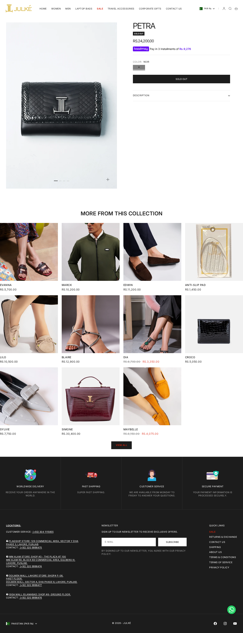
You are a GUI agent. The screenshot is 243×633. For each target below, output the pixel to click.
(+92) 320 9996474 (30, 566)
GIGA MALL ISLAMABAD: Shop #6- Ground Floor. (40, 594)
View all (121, 445)
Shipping (215, 547)
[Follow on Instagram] (225, 623)
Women (56, 8)
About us (215, 552)
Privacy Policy (219, 567)
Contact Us (174, 8)
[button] (231, 609)
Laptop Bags (83, 8)
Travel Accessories (121, 8)
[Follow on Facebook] (215, 623)
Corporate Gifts (150, 8)
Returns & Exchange (223, 536)
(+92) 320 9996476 (30, 597)
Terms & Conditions (222, 557)
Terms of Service (220, 562)
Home (43, 8)
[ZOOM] (108, 179)
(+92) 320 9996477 (30, 585)
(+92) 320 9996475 (30, 547)
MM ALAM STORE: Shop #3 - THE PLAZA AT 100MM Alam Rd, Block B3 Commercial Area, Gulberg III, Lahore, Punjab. (40, 560)
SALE (100, 8)
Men (68, 8)
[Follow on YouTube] (235, 623)
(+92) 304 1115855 (43, 531)
